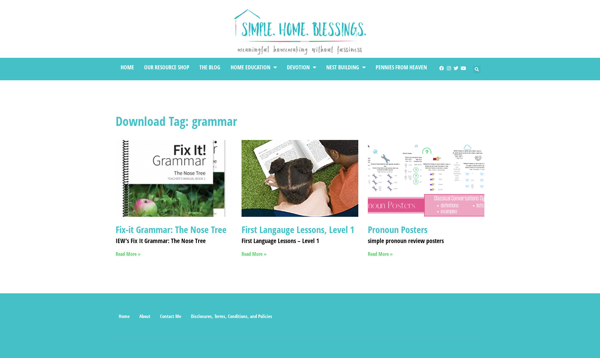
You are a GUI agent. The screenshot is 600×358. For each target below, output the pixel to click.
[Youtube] (463, 68)
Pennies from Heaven (401, 67)
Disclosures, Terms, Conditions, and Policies (231, 316)
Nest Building (342, 67)
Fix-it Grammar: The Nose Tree (171, 229)
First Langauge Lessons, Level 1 (298, 229)
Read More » (128, 254)
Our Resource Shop (166, 67)
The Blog (209, 67)
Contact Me (170, 316)
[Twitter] (456, 68)
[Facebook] (442, 68)
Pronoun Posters (398, 229)
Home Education (250, 67)
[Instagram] (449, 68)
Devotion (298, 67)
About (144, 316)
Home (127, 67)
